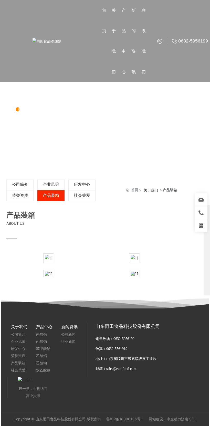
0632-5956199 (123, 339)
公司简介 (20, 184)
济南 (184, 419)
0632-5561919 (117, 349)
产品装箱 (51, 195)
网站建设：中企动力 (165, 419)
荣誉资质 (20, 195)
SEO (192, 419)
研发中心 (82, 184)
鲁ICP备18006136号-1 (125, 419)
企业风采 (51, 184)
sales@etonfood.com (121, 369)
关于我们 (36, 93)
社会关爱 (82, 195)
